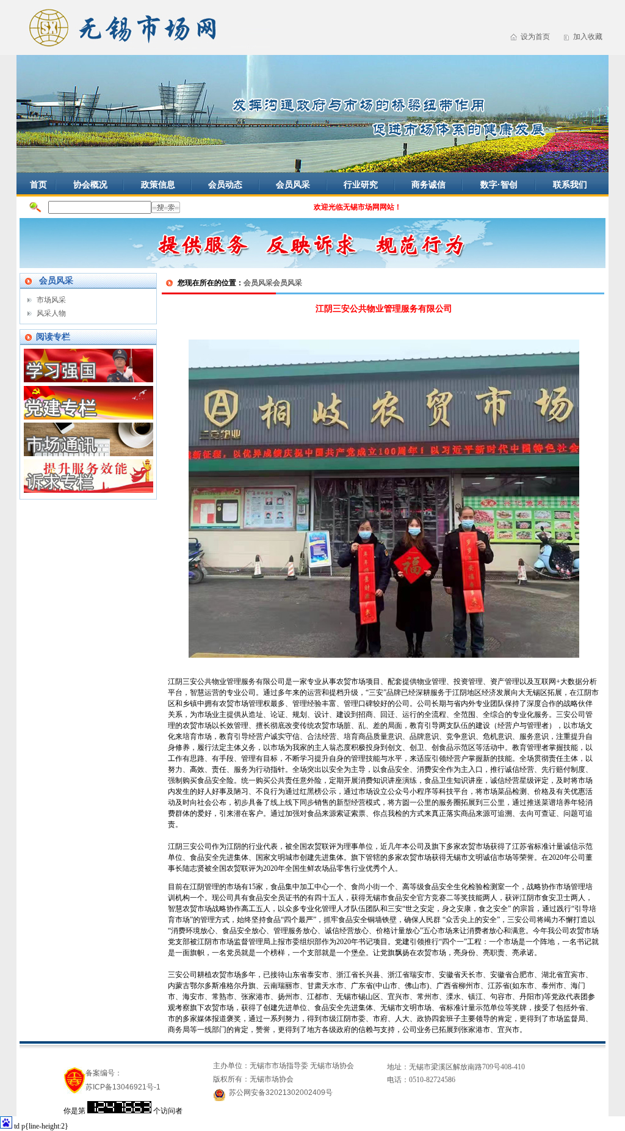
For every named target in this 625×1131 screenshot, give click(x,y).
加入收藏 (587, 36)
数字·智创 (499, 184)
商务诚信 (428, 184)
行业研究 (361, 184)
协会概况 (90, 184)
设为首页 (535, 36)
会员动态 (225, 184)
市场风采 (51, 300)
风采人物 (51, 313)
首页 (38, 184)
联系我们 (570, 184)
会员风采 (293, 184)
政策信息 (158, 184)
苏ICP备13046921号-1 (123, 1087)
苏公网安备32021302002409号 (281, 1092)
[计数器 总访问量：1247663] (119, 1111)
